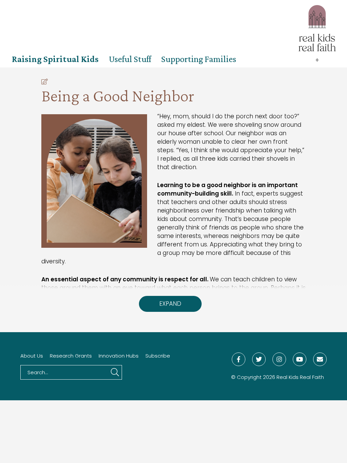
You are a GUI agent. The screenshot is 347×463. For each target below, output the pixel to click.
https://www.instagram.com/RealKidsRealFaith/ (279, 359)
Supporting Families (198, 59)
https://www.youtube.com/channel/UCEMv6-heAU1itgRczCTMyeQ (299, 359)
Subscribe (157, 356)
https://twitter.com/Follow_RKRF (259, 359)
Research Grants (71, 356)
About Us (31, 356)
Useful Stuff (130, 59)
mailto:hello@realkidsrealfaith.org (320, 359)
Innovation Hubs (119, 356)
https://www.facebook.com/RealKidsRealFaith (238, 359)
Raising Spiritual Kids (55, 59)
